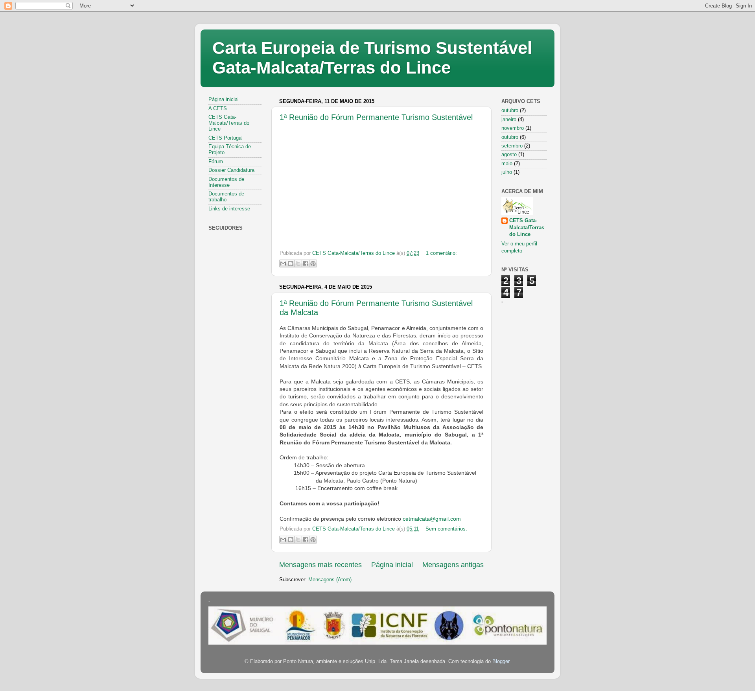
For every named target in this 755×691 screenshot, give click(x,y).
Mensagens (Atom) (330, 579)
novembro (512, 128)
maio (506, 163)
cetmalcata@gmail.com (432, 519)
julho (506, 172)
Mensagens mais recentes (320, 565)
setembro (512, 146)
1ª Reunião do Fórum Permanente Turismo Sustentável (376, 117)
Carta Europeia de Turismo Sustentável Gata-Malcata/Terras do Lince (372, 57)
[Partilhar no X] (298, 263)
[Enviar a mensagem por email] (283, 263)
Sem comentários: (446, 529)
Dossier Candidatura (231, 170)
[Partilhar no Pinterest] (313, 263)
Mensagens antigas (453, 565)
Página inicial (392, 565)
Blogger (500, 661)
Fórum (215, 161)
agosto (509, 154)
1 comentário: (441, 253)
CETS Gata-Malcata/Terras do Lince (228, 123)
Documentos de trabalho (226, 197)
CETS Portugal (225, 138)
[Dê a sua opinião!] (291, 263)
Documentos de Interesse (226, 182)
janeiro (508, 119)
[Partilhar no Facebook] (305, 263)
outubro (509, 110)
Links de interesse (229, 209)
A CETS (217, 108)
